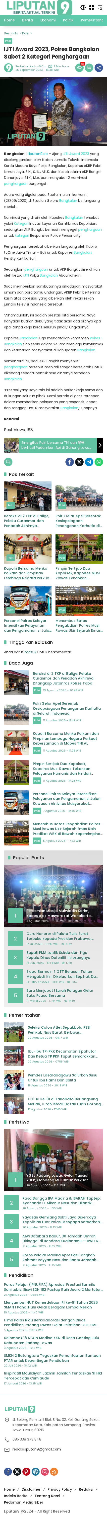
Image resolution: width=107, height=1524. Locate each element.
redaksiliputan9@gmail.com (36, 1449)
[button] (83, 7)
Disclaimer (31, 1489)
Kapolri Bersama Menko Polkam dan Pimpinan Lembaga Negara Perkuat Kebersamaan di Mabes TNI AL (27, 573)
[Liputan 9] (39, 7)
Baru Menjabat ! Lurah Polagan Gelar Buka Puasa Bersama (59, 993)
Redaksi (86, 1489)
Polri (8, 41)
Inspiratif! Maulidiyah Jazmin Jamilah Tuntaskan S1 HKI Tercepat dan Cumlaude (53, 1376)
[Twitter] (79, 462)
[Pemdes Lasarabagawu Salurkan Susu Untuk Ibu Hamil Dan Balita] (14, 1080)
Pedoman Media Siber (23, 1502)
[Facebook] (69, 462)
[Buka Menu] (92, 7)
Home (9, 1489)
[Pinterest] (26, 1472)
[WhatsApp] (99, 462)
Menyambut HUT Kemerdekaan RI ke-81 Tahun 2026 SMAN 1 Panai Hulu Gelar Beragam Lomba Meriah (51, 1305)
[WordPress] (36, 1472)
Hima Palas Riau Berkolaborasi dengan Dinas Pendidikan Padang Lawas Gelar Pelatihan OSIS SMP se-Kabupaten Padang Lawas (50, 1323)
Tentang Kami (47, 1495)
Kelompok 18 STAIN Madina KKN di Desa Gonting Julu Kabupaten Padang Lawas (51, 1340)
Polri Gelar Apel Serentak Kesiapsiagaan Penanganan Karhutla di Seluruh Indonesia (78, 521)
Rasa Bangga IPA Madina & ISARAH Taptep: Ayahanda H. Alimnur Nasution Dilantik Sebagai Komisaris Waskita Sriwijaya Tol (61, 1201)
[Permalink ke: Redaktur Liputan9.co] (9, 67)
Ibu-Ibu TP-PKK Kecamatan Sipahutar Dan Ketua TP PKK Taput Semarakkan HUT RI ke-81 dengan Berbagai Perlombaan (62, 1054)
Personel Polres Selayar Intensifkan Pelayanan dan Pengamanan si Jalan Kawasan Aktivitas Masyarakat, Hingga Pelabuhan (28, 625)
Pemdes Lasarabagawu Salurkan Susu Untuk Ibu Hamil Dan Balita (62, 1078)
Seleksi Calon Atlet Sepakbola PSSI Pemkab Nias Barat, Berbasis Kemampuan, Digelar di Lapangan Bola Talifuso (63, 1030)
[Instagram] (45, 1472)
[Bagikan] (99, 68)
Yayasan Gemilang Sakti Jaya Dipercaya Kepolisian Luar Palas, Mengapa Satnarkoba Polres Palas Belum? (62, 1220)
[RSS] (54, 1472)
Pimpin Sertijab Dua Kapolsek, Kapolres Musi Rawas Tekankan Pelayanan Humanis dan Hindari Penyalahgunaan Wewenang (77, 573)
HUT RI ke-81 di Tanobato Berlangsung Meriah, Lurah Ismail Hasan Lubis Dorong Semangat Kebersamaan (64, 1102)
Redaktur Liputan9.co (30, 66)
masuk (30, 652)
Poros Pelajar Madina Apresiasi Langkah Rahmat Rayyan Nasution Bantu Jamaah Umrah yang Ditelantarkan (59, 1258)
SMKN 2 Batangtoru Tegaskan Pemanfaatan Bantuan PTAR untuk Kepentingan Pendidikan (52, 1358)
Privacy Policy (60, 1489)
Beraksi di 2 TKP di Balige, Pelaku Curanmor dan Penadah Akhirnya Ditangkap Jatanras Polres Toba (26, 521)
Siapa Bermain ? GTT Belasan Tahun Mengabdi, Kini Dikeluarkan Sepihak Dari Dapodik (62, 974)
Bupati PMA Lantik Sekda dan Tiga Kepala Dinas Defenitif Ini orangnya (58, 955)
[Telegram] (89, 462)
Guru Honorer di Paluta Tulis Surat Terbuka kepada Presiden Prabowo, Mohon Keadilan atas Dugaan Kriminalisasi (58, 936)
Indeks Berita (16, 1495)
